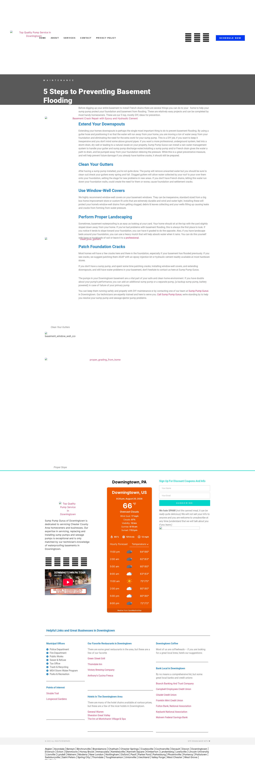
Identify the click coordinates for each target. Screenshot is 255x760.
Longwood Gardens (56, 699)
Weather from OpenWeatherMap (129, 610)
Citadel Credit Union (166, 694)
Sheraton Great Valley (99, 715)
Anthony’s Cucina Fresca (100, 675)
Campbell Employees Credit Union (173, 689)
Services (70, 38)
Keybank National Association (171, 711)
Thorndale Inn (95, 664)
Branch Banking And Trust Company (175, 683)
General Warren (96, 711)
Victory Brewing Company (101, 669)
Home (42, 38)
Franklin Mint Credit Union (169, 700)
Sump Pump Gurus (198, 291)
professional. (132, 237)
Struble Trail (52, 693)
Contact (85, 38)
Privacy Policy (106, 38)
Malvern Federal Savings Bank (172, 717)
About (55, 38)
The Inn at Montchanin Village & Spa (107, 718)
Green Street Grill (96, 658)
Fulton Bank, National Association (173, 706)
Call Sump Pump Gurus (169, 294)
